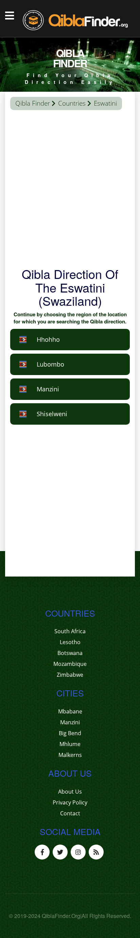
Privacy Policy (70, 802)
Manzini (70, 722)
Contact (70, 813)
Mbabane (70, 711)
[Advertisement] (70, 190)
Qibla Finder (32, 103)
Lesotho (70, 642)
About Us (70, 791)
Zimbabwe (70, 674)
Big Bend (70, 733)
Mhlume (70, 744)
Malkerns (70, 755)
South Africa (70, 631)
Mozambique (70, 664)
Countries (72, 103)
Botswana (70, 653)
